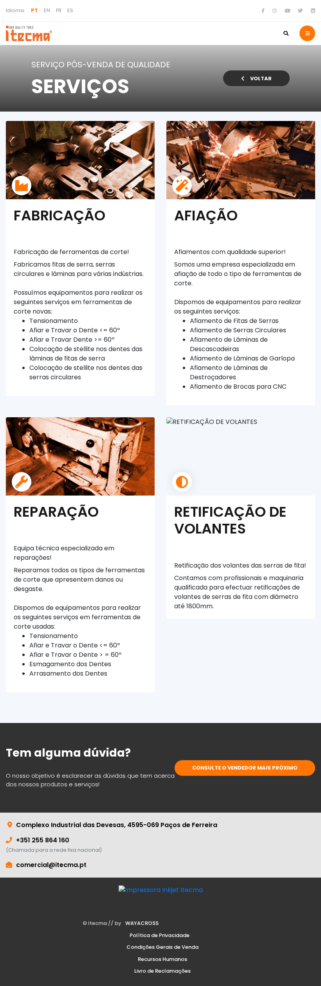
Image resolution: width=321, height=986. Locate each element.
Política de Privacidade (159, 935)
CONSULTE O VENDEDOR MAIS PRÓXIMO (245, 767)
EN (47, 10)
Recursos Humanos (162, 959)
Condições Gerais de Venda (162, 947)
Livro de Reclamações (162, 971)
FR (58, 10)
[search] (286, 33)
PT (34, 10)
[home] (29, 33)
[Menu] (307, 33)
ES (70, 10)
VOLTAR (261, 78)
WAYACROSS (142, 923)
